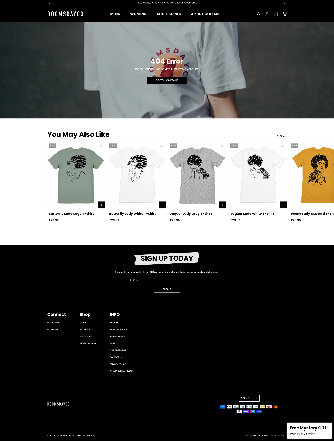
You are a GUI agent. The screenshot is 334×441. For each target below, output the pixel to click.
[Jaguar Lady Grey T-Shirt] (197, 175)
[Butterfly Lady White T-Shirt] (137, 175)
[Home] (65, 14)
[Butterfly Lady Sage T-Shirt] (76, 175)
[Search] (259, 14)
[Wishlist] (276, 14)
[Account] (267, 14)
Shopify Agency (262, 435)
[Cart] (285, 14)
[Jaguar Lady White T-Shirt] (258, 175)
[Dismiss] (328, 426)
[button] (51, 3)
